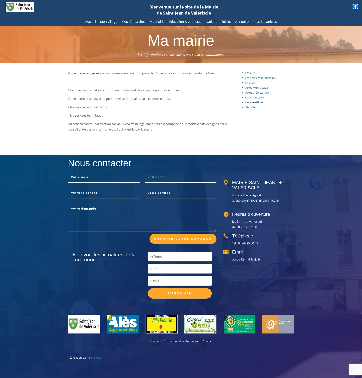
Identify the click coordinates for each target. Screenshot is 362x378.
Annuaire (242, 22)
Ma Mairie (157, 22)
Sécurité (250, 107)
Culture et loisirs (219, 22)
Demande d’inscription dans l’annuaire (174, 341)
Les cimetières (254, 102)
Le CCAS (250, 83)
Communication (255, 97)
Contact (207, 341)
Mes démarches (133, 22)
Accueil (90, 22)
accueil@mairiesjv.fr (246, 259)
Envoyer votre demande (183, 238)
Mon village (108, 22)
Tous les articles (265, 22)
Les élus (250, 73)
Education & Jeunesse (185, 22)
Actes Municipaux (256, 87)
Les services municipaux (260, 78)
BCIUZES (96, 357)
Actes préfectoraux (257, 92)
